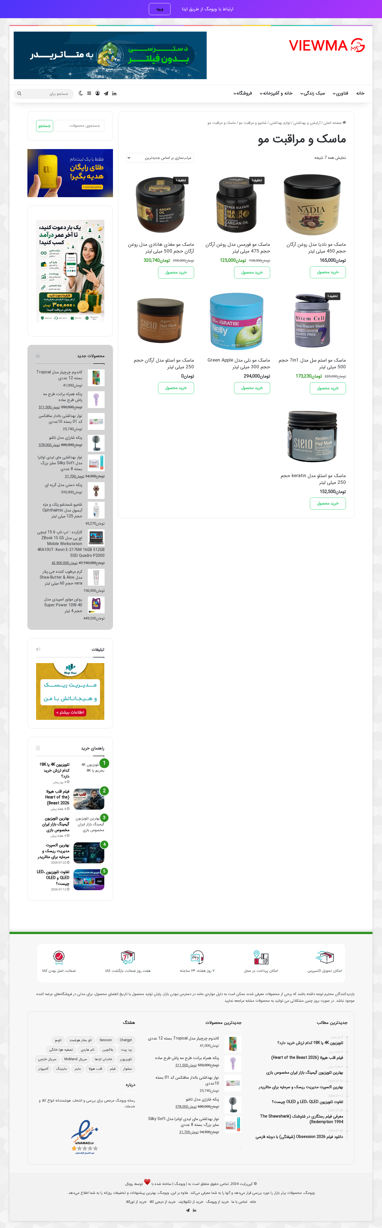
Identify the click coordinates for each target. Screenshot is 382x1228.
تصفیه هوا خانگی (61, 1049)
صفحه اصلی (333, 123)
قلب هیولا (95, 1068)
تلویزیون (126, 1059)
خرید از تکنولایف (190, 1202)
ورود (159, 9)
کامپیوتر (43, 1068)
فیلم (112, 1068)
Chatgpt (126, 1040)
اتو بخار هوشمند (80, 1040)
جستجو (45, 126)
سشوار (127, 1068)
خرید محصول (328, 272)
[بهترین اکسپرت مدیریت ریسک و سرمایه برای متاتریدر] (89, 852)
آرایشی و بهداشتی (306, 123)
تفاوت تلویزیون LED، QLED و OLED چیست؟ (53, 878)
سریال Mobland (75, 1059)
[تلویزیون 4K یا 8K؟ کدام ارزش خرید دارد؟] (89, 772)
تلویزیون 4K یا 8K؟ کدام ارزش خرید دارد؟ (54, 770)
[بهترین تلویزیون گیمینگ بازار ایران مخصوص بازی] (89, 825)
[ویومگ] (326, 45)
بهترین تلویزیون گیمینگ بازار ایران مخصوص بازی (55, 824)
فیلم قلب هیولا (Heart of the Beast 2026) (57, 797)
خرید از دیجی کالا (162, 1202)
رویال (129, 1184)
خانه (360, 93)
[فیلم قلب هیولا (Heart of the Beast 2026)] (89, 799)
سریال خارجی (47, 1059)
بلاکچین (107, 1049)
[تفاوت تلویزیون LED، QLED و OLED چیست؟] (89, 879)
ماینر (78, 1068)
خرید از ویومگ (217, 1202)
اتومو (58, 1040)
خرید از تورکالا (136, 1202)
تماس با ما (239, 1202)
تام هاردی (88, 1049)
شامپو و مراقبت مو (253, 123)
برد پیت (126, 1049)
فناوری (342, 93)
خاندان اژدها (103, 1059)
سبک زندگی (314, 93)
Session (106, 1040)
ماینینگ (61, 1068)
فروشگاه (244, 93)
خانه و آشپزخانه (278, 93)
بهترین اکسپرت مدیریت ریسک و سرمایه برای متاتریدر (53, 851)
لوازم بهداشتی (280, 123)
